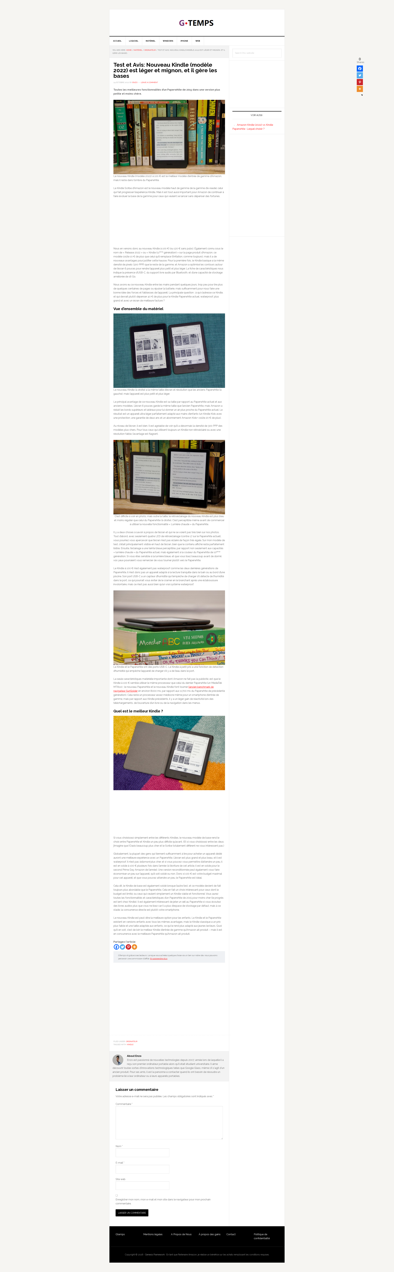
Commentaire (124, 1104)
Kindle (130, 1044)
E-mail (120, 1162)
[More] (134, 947)
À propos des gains (210, 1234)
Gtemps (120, 1234)
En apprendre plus (158, 958)
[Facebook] (116, 947)
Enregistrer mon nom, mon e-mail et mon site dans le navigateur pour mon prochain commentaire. (163, 1201)
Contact (231, 1234)
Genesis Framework (155, 1254)
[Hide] (362, 95)
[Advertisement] (169, 223)
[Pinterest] (128, 947)
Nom (119, 1146)
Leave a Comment (149, 82)
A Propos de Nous (181, 1234)
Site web (120, 1179)
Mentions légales (153, 1234)
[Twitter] (122, 947)
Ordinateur (131, 1041)
